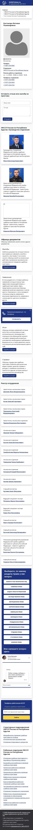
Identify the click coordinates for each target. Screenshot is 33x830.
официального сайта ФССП (20, 826)
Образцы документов (10, 239)
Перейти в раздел (9, 267)
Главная (5, 10)
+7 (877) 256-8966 (8, 80)
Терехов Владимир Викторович (14, 423)
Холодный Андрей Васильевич (14, 472)
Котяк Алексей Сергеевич (12, 401)
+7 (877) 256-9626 (8, 82)
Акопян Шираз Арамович (12, 481)
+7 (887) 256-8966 (8, 66)
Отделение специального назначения (16, 791)
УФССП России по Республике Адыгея (16, 12)
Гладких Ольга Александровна (14, 562)
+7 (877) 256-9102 (8, 85)
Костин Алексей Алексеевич (13, 442)
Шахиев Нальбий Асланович (13, 196)
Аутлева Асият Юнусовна (12, 491)
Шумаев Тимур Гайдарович (13, 433)
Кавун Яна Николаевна (11, 513)
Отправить (7, 119)
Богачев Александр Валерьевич (14, 532)
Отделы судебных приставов (14, 707)
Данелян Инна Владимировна (14, 392)
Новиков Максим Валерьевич (14, 231)
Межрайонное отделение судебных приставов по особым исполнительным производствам (15, 737)
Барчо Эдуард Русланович (12, 523)
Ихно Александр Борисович (13, 161)
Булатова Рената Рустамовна (13, 552)
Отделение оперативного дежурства (15, 742)
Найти (16, 717)
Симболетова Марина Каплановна (15, 452)
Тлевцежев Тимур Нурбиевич (13, 462)
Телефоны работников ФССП (14, 703)
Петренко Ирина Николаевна (13, 501)
